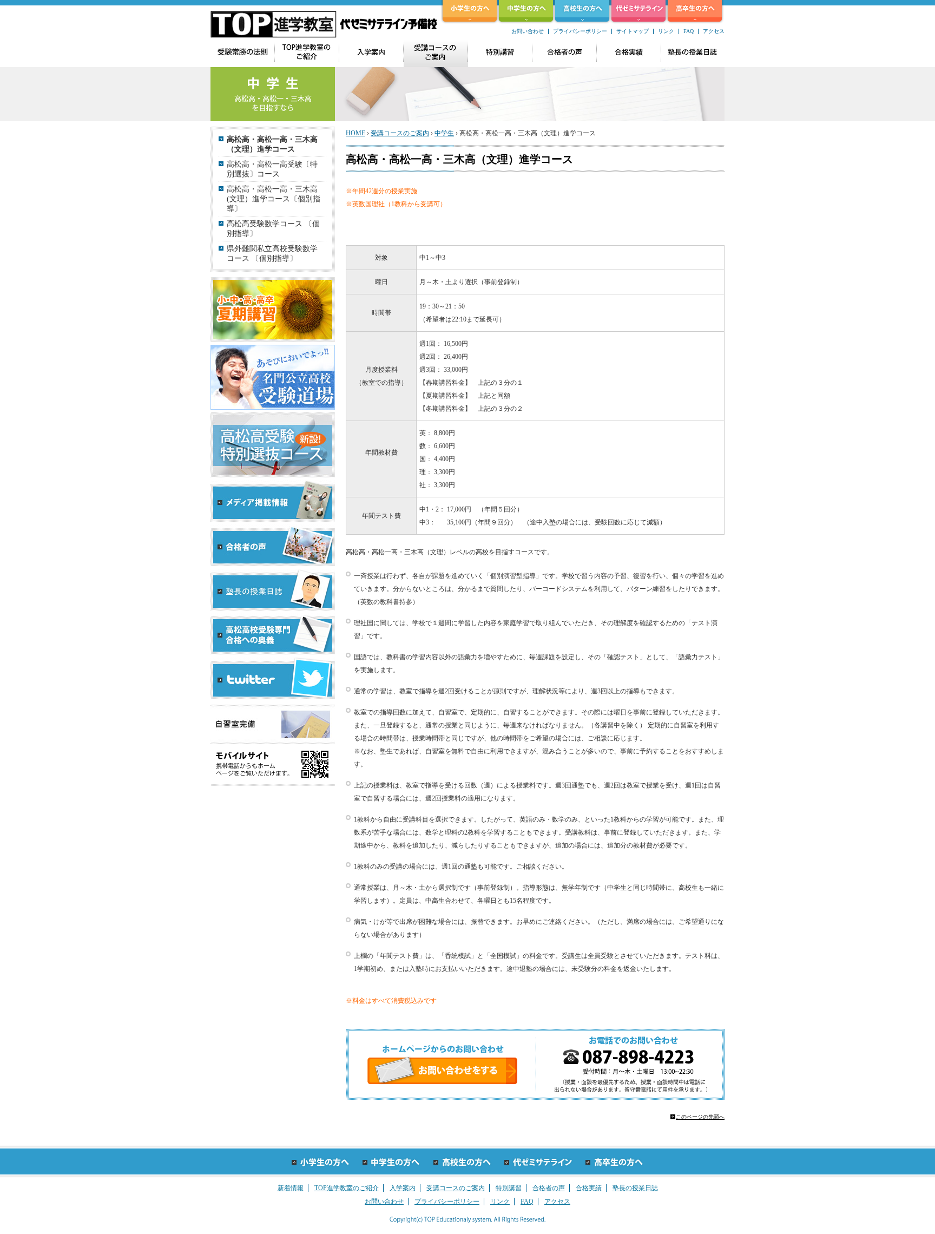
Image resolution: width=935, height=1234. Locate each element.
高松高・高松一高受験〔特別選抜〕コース (272, 169)
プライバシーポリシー (580, 31)
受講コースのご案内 (400, 133)
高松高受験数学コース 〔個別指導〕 (273, 229)
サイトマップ (632, 31)
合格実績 (589, 1188)
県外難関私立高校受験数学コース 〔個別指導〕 (272, 253)
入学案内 (403, 1188)
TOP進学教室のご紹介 (346, 1188)
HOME (355, 133)
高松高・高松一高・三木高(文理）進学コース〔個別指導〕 (273, 199)
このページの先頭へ (700, 1117)
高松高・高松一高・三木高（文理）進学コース (272, 144)
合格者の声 (548, 1188)
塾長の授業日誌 (635, 1188)
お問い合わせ (527, 31)
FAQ (688, 31)
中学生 (444, 133)
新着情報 (291, 1188)
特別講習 (509, 1188)
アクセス (714, 31)
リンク (666, 31)
